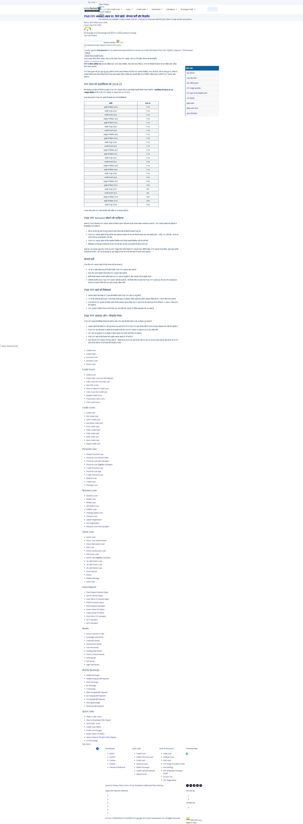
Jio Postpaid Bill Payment (96, 696)
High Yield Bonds (92, 665)
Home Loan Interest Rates (96, 540)
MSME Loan (91, 502)
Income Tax (167, 777)
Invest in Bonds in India (95, 634)
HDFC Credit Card (93, 420)
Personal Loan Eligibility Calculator (99, 464)
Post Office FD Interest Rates (97, 599)
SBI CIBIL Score (92, 385)
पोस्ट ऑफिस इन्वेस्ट (192, 83)
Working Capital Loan (94, 513)
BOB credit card (92, 437)
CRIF (184, 50)
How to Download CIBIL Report (98, 720)
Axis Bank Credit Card (94, 423)
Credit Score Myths (93, 727)
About (111, 753)
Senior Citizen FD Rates (95, 609)
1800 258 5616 (104, 17)
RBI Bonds (90, 661)
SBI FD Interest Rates (94, 596)
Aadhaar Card (168, 757)
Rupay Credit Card (93, 444)
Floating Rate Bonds (94, 651)
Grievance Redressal (117, 767)
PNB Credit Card (92, 433)
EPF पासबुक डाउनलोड (194, 88)
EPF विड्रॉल (190, 98)
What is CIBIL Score (94, 716)
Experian (177, 50)
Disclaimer (139, 785)
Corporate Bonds (93, 640)
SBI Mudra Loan (92, 506)
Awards (112, 764)
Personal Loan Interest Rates (97, 458)
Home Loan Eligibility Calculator (98, 558)
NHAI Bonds (91, 658)
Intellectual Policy (150, 785)
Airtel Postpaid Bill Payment (97, 692)
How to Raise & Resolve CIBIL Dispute (101, 737)
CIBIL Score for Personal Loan (98, 382)
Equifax (170, 50)
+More (87, 53)
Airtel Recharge (92, 682)
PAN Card (167, 760)
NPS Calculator (92, 623)
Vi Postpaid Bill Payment (95, 699)
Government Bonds (93, 644)
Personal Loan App (93, 471)
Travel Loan (91, 482)
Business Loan (92, 495)
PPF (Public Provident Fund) (174, 764)
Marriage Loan (92, 485)
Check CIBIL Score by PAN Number (99, 378)
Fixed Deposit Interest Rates (97, 592)
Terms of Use (129, 785)
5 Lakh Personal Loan (94, 475)
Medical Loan (91, 478)
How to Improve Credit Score (97, 388)
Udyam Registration (94, 520)
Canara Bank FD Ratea (95, 613)
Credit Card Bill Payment (145, 771)
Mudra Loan (91, 499)
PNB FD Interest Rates (95, 602)
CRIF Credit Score (93, 402)
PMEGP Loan (91, 509)
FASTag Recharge (93, 703)
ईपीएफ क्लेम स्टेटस (192, 108)
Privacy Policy (118, 785)
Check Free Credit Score (94, 56)
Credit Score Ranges (94, 730)
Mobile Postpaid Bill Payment (97, 678)
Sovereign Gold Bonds (94, 637)
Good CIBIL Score (93, 723)
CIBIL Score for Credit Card (96, 392)
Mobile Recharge (92, 675)
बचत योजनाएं (190, 73)
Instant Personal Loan (94, 454)
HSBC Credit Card (93, 430)
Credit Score (91, 375)
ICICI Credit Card (92, 426)
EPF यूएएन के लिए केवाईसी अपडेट (197, 93)
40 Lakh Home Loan (94, 564)
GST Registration (92, 523)
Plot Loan (90, 547)
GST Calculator (92, 620)
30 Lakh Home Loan (94, 561)
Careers (112, 757)
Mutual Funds (141, 774)
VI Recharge (91, 689)
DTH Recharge (92, 740)
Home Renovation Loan (95, 544)
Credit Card (90, 413)
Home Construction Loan (96, 551)
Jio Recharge (91, 685)
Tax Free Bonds (92, 647)
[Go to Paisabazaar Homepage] (92, 9)
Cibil (164, 50)
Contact (112, 760)
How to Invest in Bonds (95, 654)
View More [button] (86, 744)
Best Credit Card (92, 440)
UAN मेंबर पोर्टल (192, 78)
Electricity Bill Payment (95, 706)
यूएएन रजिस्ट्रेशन (192, 113)
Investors (108, 785)
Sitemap (160, 785)
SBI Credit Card (92, 416)
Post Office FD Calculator (96, 616)
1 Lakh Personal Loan (94, 468)
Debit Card (167, 753)
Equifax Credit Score (94, 395)
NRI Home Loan (92, 554)
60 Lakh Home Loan (94, 568)
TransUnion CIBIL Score (95, 399)
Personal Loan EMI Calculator (97, 461)
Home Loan (91, 537)
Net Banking (168, 767)
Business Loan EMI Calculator (97, 526)
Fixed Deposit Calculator (95, 606)
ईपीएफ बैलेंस (190, 103)
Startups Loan (91, 516)
